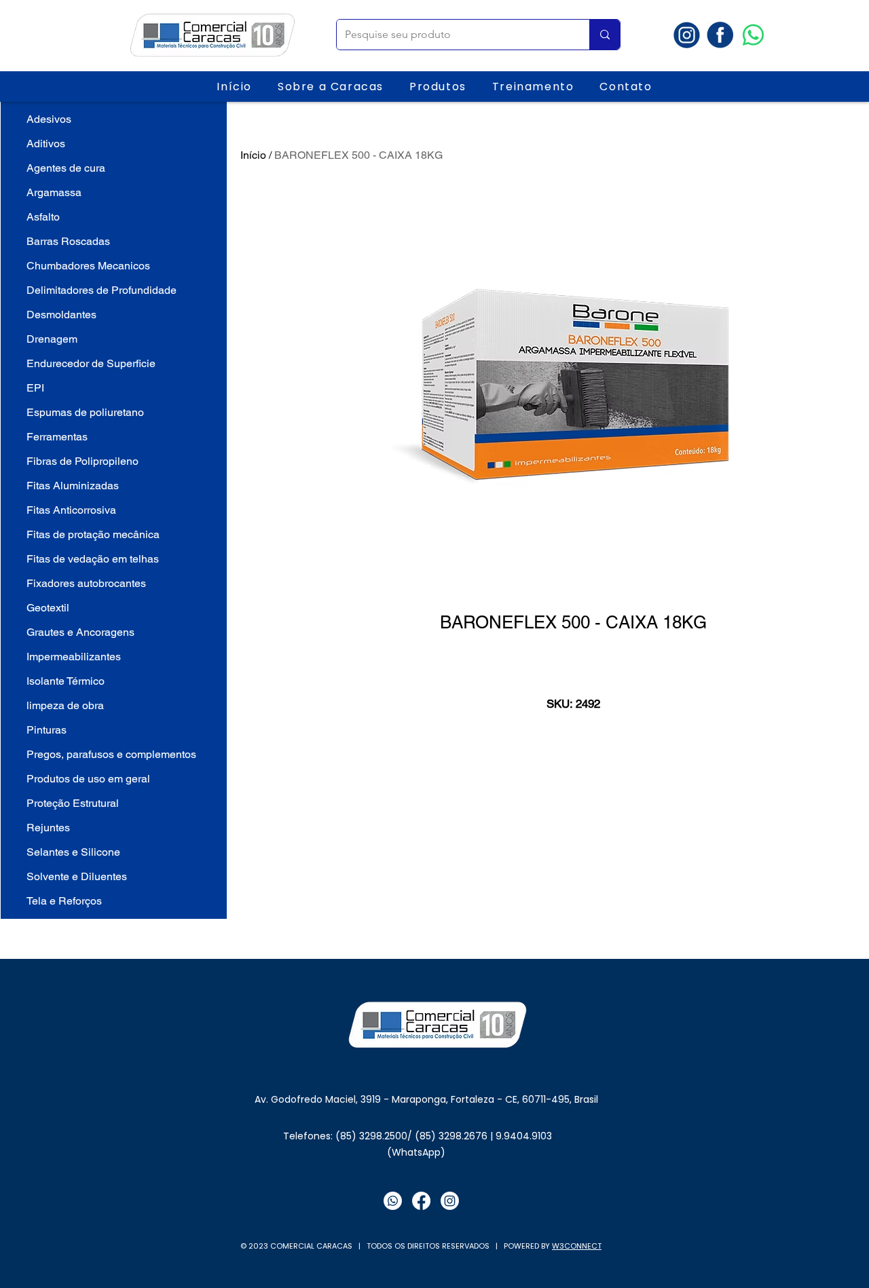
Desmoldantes (61, 314)
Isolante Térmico (65, 681)
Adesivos (48, 119)
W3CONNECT (577, 1245)
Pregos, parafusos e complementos (111, 754)
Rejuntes (48, 827)
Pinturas (46, 729)
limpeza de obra (65, 705)
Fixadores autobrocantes (86, 583)
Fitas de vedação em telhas (92, 558)
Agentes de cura (65, 168)
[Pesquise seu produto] (604, 35)
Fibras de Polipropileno (82, 461)
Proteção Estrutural (72, 803)
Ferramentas (57, 436)
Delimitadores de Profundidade (101, 290)
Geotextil (47, 607)
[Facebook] (421, 1201)
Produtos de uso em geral (88, 778)
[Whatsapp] (753, 35)
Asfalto (43, 216)
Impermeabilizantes (73, 656)
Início (253, 155)
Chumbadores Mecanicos (88, 265)
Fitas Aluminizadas (72, 485)
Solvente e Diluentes (76, 876)
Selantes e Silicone (73, 852)
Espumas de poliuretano (85, 412)
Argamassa (53, 192)
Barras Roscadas (68, 241)
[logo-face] (720, 35)
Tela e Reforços (64, 900)
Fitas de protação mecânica (93, 534)
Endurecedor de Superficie (90, 363)
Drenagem (51, 339)
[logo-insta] (686, 35)
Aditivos (45, 143)
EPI (35, 387)
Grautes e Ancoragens (80, 632)
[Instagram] (450, 1201)
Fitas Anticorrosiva (71, 510)
